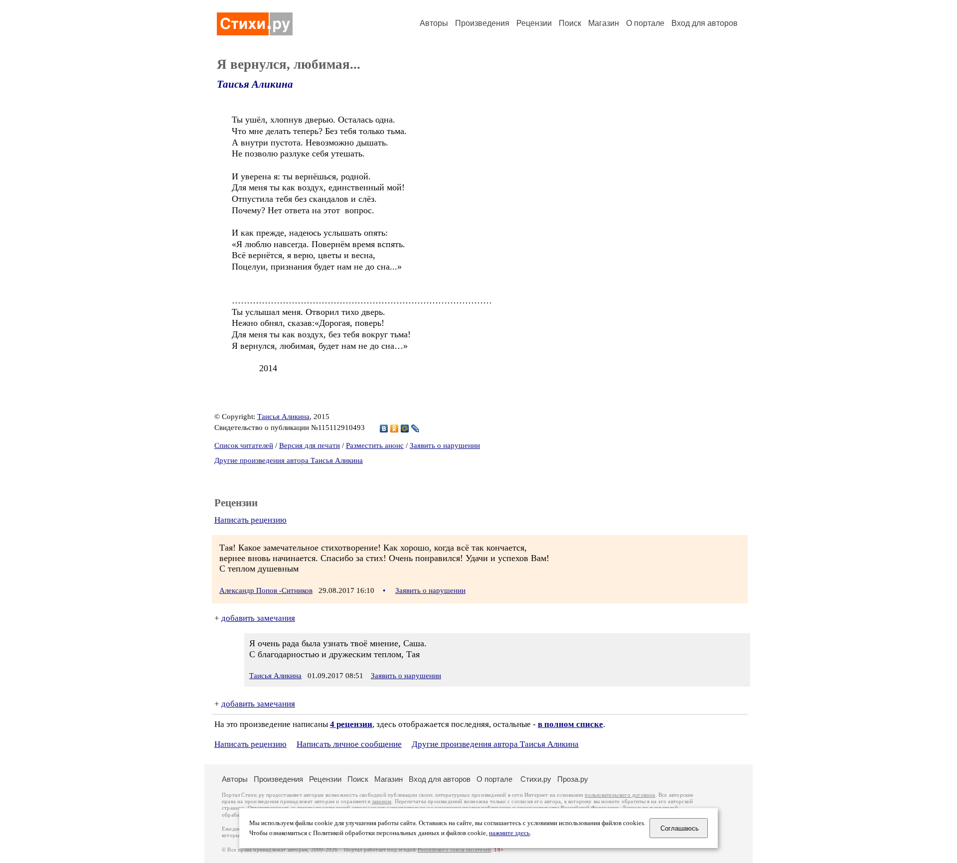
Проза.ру (572, 779)
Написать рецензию (250, 520)
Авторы (434, 23)
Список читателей (243, 445)
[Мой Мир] (405, 428)
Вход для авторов (704, 23)
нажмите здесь (509, 833)
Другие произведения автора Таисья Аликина (288, 460)
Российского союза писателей (454, 850)
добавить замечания (258, 618)
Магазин (603, 23)
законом (381, 801)
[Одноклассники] (394, 428)
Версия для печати (309, 445)
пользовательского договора (620, 795)
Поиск (570, 23)
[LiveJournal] (415, 428)
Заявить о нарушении (445, 445)
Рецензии (534, 23)
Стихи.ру (535, 779)
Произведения (482, 23)
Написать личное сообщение (349, 744)
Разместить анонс (375, 445)
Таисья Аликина (255, 84)
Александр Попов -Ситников (266, 590)
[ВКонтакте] (384, 428)
